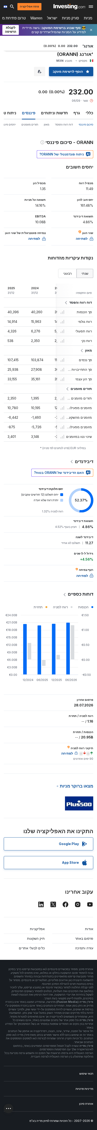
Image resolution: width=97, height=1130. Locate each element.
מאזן (46, 124)
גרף (76, 113)
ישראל (52, 18)
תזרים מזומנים (29, 124)
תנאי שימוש (86, 1073)
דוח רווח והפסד (64, 124)
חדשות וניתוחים (54, 113)
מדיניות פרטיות (84, 1088)
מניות (88, 18)
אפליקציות (37, 929)
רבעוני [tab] (67, 273)
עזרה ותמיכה (84, 948)
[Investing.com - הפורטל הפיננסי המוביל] (69, 6)
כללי (89, 113)
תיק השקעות (36, 938)
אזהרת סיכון (86, 1103)
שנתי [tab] (84, 273)
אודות (89, 929)
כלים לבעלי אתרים (32, 948)
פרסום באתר (84, 938)
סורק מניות (70, 18)
